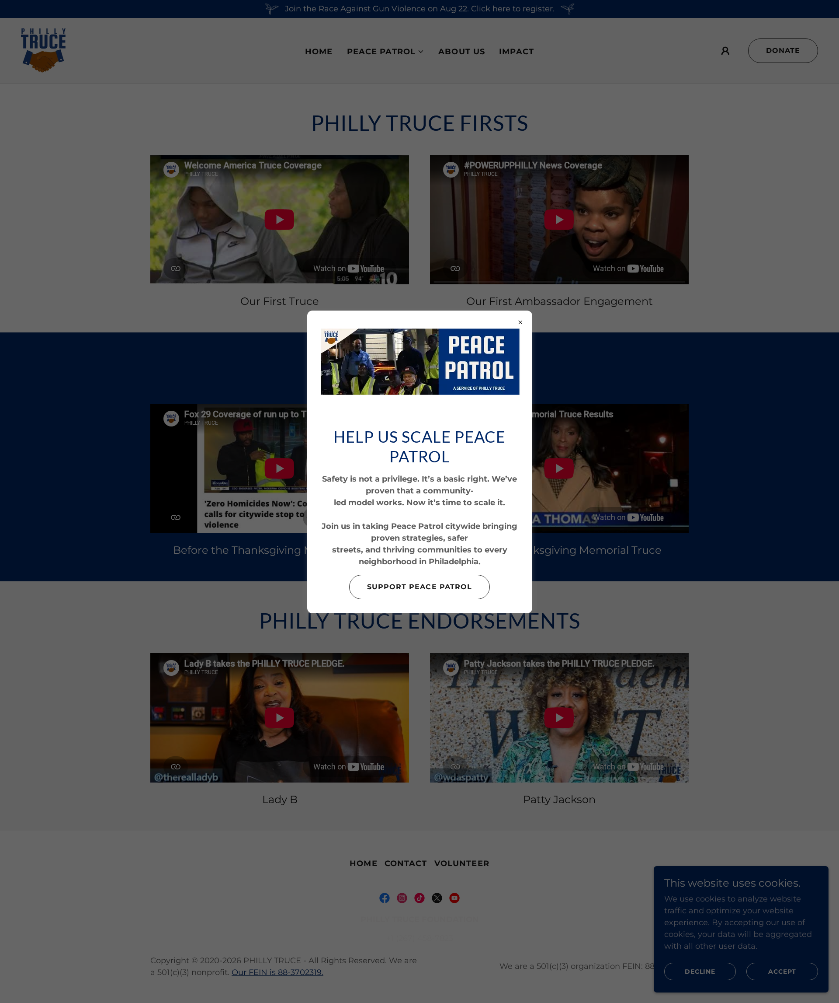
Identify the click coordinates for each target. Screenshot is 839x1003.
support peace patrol (419, 587)
